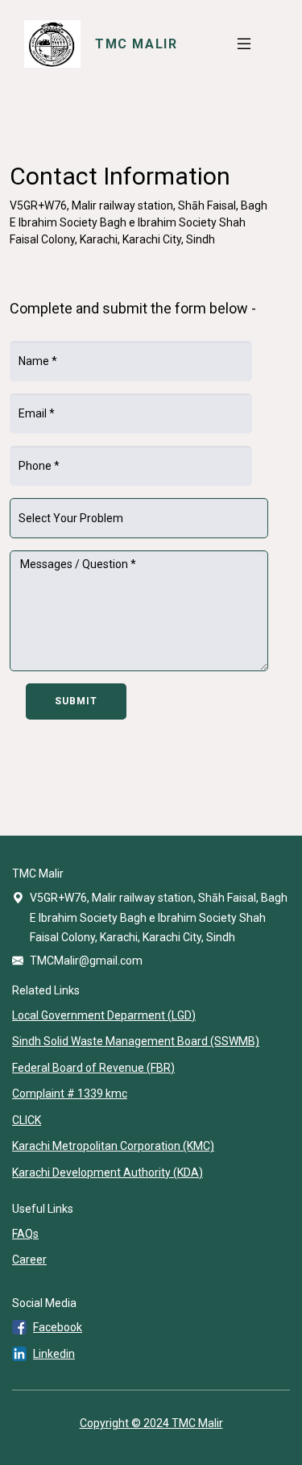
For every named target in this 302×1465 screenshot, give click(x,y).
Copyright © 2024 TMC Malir (151, 1423)
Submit (76, 701)
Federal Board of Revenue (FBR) (93, 1067)
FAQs (25, 1233)
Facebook (57, 1327)
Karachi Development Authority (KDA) (107, 1172)
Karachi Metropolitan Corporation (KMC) (113, 1145)
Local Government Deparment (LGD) (104, 1015)
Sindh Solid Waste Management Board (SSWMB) (135, 1041)
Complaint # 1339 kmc (69, 1093)
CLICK (26, 1120)
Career (29, 1259)
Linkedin (54, 1353)
